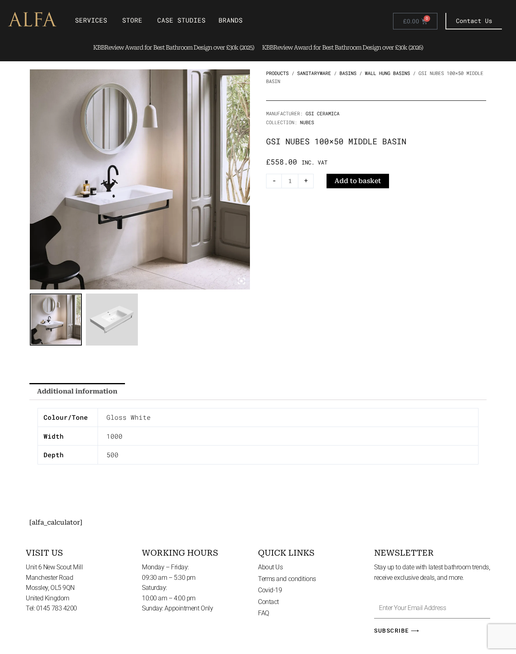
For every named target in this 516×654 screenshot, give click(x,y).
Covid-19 (270, 590)
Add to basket (358, 181)
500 (112, 454)
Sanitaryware (314, 73)
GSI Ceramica (322, 113)
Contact (268, 602)
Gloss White (128, 417)
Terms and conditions (287, 579)
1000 (114, 436)
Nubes (307, 122)
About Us (270, 567)
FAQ (263, 613)
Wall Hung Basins (387, 73)
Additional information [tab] (77, 391)
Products (277, 73)
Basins (347, 73)
